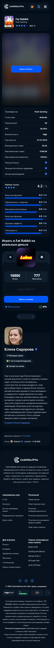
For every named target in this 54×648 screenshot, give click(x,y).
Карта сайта (7, 520)
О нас (5, 499)
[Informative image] (9, 593)
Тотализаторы (8, 562)
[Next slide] (32, 316)
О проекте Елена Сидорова (17, 422)
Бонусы (6, 544)
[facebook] (26, 581)
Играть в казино (26, 299)
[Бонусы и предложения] (32, 6)
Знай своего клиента (36, 527)
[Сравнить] (10, 257)
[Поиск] (39, 6)
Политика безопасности (38, 515)
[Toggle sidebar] (45, 6)
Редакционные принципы (13, 515)
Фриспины (7, 558)
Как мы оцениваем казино (10, 509)
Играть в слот (26, 69)
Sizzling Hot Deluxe (36, 551)
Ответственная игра (36, 504)
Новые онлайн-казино (12, 567)
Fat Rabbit (27, 436)
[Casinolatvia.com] (14, 6)
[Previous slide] (19, 316)
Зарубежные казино (11, 553)
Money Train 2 (34, 556)
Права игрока (33, 499)
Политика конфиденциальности (37, 509)
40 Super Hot (33, 560)
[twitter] (20, 581)
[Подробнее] (42, 257)
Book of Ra (33, 547)
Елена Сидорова (19, 349)
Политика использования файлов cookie (38, 521)
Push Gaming (21, 22)
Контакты (6, 504)
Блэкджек (6, 549)
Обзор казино (14, 307)
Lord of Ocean (34, 565)
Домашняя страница (12, 436)
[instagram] (32, 581)
